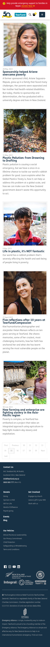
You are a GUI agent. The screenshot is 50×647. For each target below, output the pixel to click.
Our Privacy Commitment (12, 539)
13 (42, 445)
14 (5, 451)
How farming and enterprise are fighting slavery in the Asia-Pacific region (23, 413)
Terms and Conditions (11, 549)
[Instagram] (10, 567)
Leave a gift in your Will (37, 500)
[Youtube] (14, 567)
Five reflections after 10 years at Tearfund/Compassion (24, 321)
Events (6, 517)
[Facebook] (5, 567)
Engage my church (35, 496)
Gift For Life (7, 504)
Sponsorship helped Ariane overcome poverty (20, 73)
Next (43, 451)
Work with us (33, 504)
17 (24, 451)
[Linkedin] (19, 567)
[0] (34, 15)
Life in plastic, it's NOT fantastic (23, 251)
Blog (5, 520)
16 (17, 451)
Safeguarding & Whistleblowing (15, 546)
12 (36, 445)
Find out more (37, 635)
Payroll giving (8, 511)
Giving (5, 496)
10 (24, 445)
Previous (15, 445)
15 (11, 451)
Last (6, 456)
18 (30, 451)
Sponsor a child (9, 500)
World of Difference (10, 507)
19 (36, 451)
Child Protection (9, 542)
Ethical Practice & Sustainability (15, 535)
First (6, 445)
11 (30, 445)
